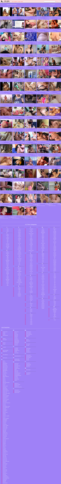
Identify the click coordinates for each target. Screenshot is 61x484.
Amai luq (4, 399)
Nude (43, 271)
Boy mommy (16, 358)
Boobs (42, 56)
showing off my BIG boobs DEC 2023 (5, 228)
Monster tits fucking (39, 116)
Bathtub (44, 223)
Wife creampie (28, 384)
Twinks (55, 306)
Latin (31, 332)
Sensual (55, 248)
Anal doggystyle (5, 424)
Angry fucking (5, 449)
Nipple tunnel (28, 355)
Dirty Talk (30, 56)
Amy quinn (4, 418)
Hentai (31, 296)
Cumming (19, 274)
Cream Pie (19, 267)
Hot (31, 303)
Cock (6, 227)
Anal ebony (4, 425)
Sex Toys (54, 249)
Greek (31, 284)
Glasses (31, 278)
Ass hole (7, 259)
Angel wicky (4, 444)
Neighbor (43, 269)
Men (43, 249)
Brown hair (16, 359)
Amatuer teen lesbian (6, 413)
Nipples (43, 270)
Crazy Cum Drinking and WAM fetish (17, 203)
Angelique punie (5, 447)
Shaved (55, 250)
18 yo (38, 143)
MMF (43, 256)
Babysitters (7, 267)
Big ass (7, 118)
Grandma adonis (17, 373)
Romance (43, 319)
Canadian (15, 31)
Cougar (55, 31)
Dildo (19, 290)
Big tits (3, 31)
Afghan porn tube (5, 381)
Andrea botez (5, 443)
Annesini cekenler (5, 468)
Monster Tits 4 (39, 66)
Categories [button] (15, 1)
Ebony (19, 302)
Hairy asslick (16, 381)
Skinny (55, 257)
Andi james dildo (5, 442)
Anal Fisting (28, 93)
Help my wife (16, 385)
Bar (1, 227)
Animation (7, 252)
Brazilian (7, 291)
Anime (7, 253)
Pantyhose (42, 293)
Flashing (31, 257)
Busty (43, 56)
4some (8, 245)
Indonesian (31, 311)
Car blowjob (16, 362)
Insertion (31, 312)
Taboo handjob (28, 369)
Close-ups (19, 257)
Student (55, 280)
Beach (7, 273)
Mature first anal (28, 346)
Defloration (19, 289)
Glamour (31, 277)
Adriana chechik (5, 380)
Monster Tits (19, 31)
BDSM (7, 272)
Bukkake (7, 297)
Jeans (31, 319)
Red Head (43, 315)
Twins (55, 307)
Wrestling (54, 331)
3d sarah (4, 348)
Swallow (55, 282)
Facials (31, 244)
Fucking (40, 118)
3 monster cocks (5, 346)
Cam (19, 243)
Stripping (54, 279)
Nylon (43, 276)
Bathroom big (16, 346)
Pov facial (27, 359)
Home (13, 1)
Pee (43, 298)
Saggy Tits (54, 243)
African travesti (5, 383)
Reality (43, 314)
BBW (3, 93)
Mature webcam (28, 347)
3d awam (4, 347)
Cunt (19, 276)
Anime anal (4, 454)
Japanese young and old (18, 401)
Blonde (28, 31)
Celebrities (19, 250)
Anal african (4, 419)
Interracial (31, 313)
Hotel (31, 304)
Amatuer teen (5, 412)
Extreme (19, 310)
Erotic (19, 305)
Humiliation (31, 305)
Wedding (54, 326)
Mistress (43, 255)
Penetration (43, 299)
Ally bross (4, 394)
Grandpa (31, 282)
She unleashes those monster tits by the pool (6, 116)
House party (16, 392)
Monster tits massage (52, 217)
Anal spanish (4, 436)
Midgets (43, 251)
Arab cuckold (4, 479)
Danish (19, 284)
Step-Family (31, 245)
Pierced (43, 301)
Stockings (54, 276)
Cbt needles (16, 363)
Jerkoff (31, 320)
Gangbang (31, 270)
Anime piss (4, 455)
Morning (43, 261)
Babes (38, 56)
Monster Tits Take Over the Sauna (29, 178)
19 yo (50, 223)
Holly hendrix (16, 386)
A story (4, 375)
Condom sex (19, 263)
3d (13, 31)
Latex (31, 331)
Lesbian (31, 336)
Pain (43, 288)
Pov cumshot (28, 358)
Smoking (55, 263)
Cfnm (19, 251)
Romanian (43, 320)
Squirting (54, 275)
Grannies (31, 283)
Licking (31, 337)
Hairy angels (16, 379)
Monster (43, 118)
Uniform (55, 311)
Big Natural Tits (18, 56)
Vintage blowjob (28, 378)
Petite (43, 300)
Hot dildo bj (16, 391)
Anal (1, 31)
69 (50, 31)
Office (43, 279)
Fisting (31, 256)
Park (43, 294)
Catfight (19, 249)
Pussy (43, 311)
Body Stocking (54, 227)
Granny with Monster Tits (3, 215)
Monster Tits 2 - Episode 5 (16, 178)
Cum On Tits (5, 56)
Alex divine (4, 388)
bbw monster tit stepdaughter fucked (17, 116)
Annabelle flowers (5, 466)
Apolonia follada (5, 478)
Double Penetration (19, 296)
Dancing (19, 283)
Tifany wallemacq (5, 369)
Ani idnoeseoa (5, 450)
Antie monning (5, 474)
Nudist (43, 272)
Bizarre (43, 93)
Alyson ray (4, 395)
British (7, 292)
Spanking (54, 269)
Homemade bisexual (17, 387)
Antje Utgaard (5, 354)
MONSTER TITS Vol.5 (27, 16)
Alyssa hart (4, 398)
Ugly (54, 310)
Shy (54, 255)
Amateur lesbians (5, 404)
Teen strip (27, 373)
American (27, 143)
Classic (19, 255)
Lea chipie (4, 361)
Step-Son (54, 267)
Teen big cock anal (29, 370)
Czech (19, 279)
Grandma (31, 281)
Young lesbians (28, 387)
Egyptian (19, 303)
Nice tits (27, 354)
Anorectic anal (5, 473)
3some (38, 216)
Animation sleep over (6, 453)
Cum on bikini (16, 367)
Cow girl (16, 366)
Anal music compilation (6, 430)
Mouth (43, 263)
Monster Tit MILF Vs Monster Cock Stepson (54, 203)
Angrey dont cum (5, 448)
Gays (31, 272)
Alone (14, 56)
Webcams (54, 325)
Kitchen (31, 324)
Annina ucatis (5, 472)
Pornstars (43, 304)
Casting (19, 248)
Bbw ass (16, 347)
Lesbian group (17, 404)
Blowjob (5, 31)
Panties (43, 292)
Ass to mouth (56, 223)
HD (41, 118)
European (19, 308)
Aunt (7, 263)
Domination (19, 295)
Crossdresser (19, 268)
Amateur (39, 31)
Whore (55, 328)
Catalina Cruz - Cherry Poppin (28, 203)
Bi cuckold (16, 352)
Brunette (55, 56)
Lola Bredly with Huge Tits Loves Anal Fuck (42, 217)
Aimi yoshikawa (5, 387)
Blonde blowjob (17, 354)
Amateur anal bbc (5, 400)
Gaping (31, 271)
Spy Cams (54, 274)
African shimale (5, 382)
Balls (7, 268)
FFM (31, 251)
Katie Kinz (4, 357)
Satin (54, 244)
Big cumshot (16, 353)
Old (42, 280)
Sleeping (55, 261)
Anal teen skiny (5, 441)
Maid (43, 243)
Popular (19, 1)
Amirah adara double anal (6, 417)
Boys (7, 290)
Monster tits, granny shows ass (16, 128)
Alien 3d (4, 392)
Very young (28, 377)
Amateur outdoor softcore (6, 407)
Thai (54, 294)
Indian (31, 310)
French (31, 262)
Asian (26, 223)
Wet (54, 327)
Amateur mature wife (6, 405)
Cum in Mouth (19, 273)
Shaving (55, 251)
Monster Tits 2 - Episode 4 (3, 178)
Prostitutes (42, 307)
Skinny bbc (27, 365)
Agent (26, 118)
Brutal (7, 296)
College (19, 261)
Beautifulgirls (6, 93)
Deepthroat (19, 288)
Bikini (7, 280)
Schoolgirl (54, 245)
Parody (43, 295)
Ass (1, 56)
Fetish (31, 250)
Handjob (31, 292)
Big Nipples (6, 143)
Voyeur (55, 319)
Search (58, 1)
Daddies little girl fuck (18, 370)
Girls (31, 276)
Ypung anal (28, 388)
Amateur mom (5, 406)
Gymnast (31, 288)
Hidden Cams (31, 297)
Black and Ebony (53, 118)
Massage (43, 244)
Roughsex (43, 321)
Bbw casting (16, 348)
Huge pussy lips (17, 393)
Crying (19, 269)
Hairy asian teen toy (17, 380)
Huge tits (16, 394)
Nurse (43, 275)
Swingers (54, 285)
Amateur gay (4, 401)
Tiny (54, 295)
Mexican (43, 250)
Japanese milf (16, 400)
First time (31, 255)
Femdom (31, 249)
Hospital (31, 302)
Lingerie (31, 338)
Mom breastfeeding (29, 348)
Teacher (55, 290)
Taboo (55, 288)
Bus (7, 298)
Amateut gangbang (5, 411)
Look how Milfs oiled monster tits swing (54, 41)
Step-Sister (54, 256)
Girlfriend (31, 275)
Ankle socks (4, 460)
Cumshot (6, 180)
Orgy (43, 284)
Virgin (55, 318)
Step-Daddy (19, 282)
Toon (54, 300)
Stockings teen (28, 366)
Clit (19, 256)
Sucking (55, 281)
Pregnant (43, 306)
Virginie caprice (5, 372)
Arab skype (4, 480)
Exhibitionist (19, 309)
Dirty (27, 56)
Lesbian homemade (17, 405)
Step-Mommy (43, 257)
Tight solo (27, 374)
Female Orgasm (31, 248)
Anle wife (4, 461)
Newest (22, 1)
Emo (19, 304)
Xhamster (10, 30)
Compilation (19, 262)
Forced (31, 261)
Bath (42, 223)
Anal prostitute (5, 435)
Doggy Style (19, 294)
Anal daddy (4, 423)
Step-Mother (43, 262)
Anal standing (5, 438)
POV (43, 305)
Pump (43, 310)
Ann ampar (4, 462)
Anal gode (4, 429)
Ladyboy (31, 330)
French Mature (26, 128)
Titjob (55, 296)
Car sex (19, 245)
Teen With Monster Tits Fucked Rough (42, 128)
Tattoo (55, 289)
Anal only (4, 431)
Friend (31, 263)
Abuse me (4, 376)
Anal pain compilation (6, 432)
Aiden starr (4, 386)
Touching (54, 301)
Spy (54, 273)
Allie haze (4, 393)
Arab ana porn (5, 481)
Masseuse (43, 245)
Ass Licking (52, 56)
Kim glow (4, 358)
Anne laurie (4, 467)
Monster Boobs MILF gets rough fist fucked (30, 91)
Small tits (50, 91)
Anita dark (4, 456)
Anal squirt (4, 437)
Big (51, 205)
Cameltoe (19, 244)
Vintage (55, 317)
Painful (43, 289)
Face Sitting (31, 243)
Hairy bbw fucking (17, 382)
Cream (19, 143)
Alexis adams (5, 389)
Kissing (31, 323)
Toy (54, 302)
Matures (43, 248)
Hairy (31, 291)
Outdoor (43, 285)
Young (55, 334)
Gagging (31, 269)
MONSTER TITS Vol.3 (39, 16)
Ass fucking (42, 31)
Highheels (31, 298)
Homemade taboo (17, 388)
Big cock (16, 93)
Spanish (55, 268)
